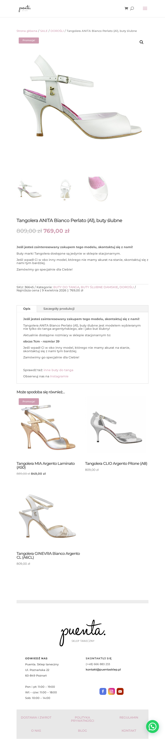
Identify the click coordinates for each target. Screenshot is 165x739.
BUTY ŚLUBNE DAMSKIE (99, 287)
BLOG (82, 731)
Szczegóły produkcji (59, 309)
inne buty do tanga (58, 370)
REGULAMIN (128, 717)
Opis (26, 309)
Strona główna (27, 31)
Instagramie (59, 376)
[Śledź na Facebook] (102, 691)
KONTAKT (129, 731)
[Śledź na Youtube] (120, 691)
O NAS (36, 731)
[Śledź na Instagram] (111, 691)
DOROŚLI (57, 31)
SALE (44, 31)
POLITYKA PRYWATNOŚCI (82, 719)
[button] (141, 42)
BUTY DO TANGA (66, 287)
